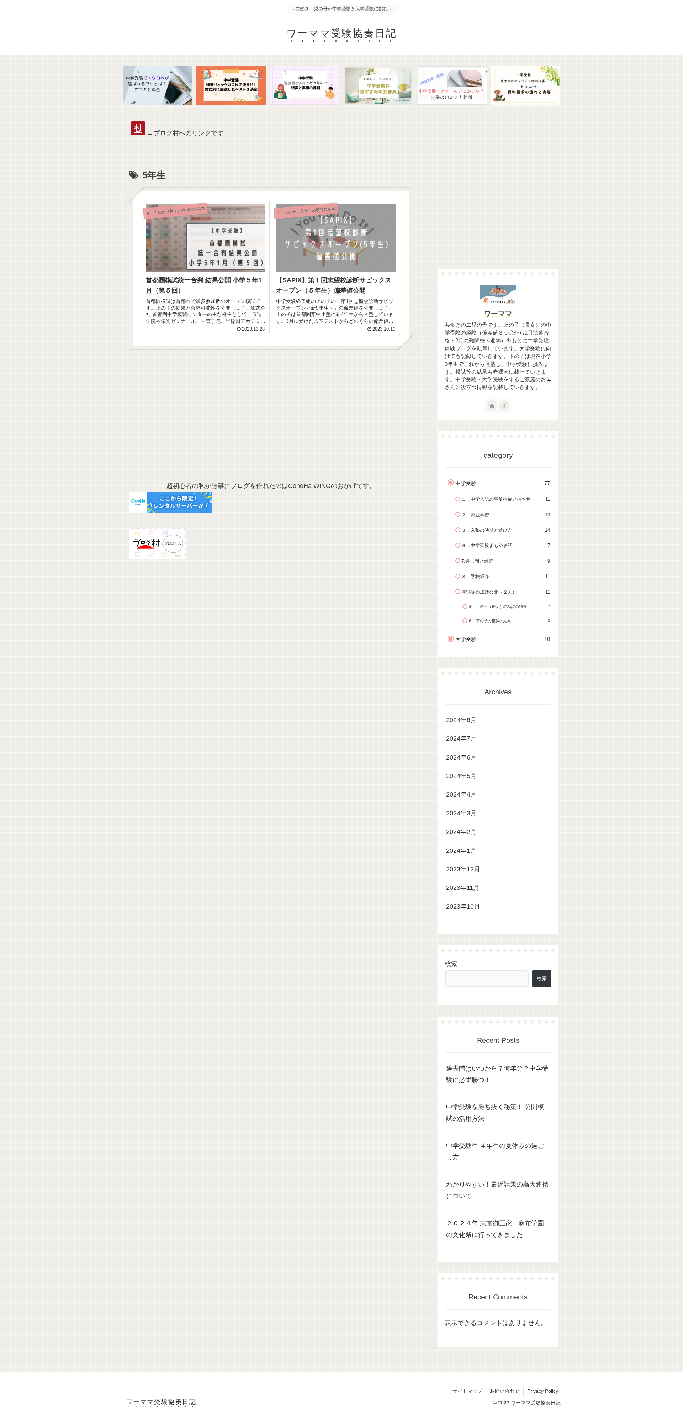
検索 (451, 963)
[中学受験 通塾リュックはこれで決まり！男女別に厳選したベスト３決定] (231, 85)
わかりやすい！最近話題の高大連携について (497, 1190)
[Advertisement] (271, 418)
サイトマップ (467, 1391)
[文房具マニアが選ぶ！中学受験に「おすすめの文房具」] (378, 85)
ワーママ (498, 313)
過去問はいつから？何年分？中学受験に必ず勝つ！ (497, 1074)
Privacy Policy (542, 1391)
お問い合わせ (505, 1391)
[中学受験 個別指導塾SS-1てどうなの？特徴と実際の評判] (304, 85)
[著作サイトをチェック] (492, 405)
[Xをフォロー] (504, 405)
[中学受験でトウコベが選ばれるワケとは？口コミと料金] (157, 85)
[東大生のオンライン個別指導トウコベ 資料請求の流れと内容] (526, 85)
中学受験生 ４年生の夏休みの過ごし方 (495, 1151)
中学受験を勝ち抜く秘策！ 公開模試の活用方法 (495, 1112)
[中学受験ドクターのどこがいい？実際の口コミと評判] (452, 85)
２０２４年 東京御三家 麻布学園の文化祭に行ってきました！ (495, 1228)
